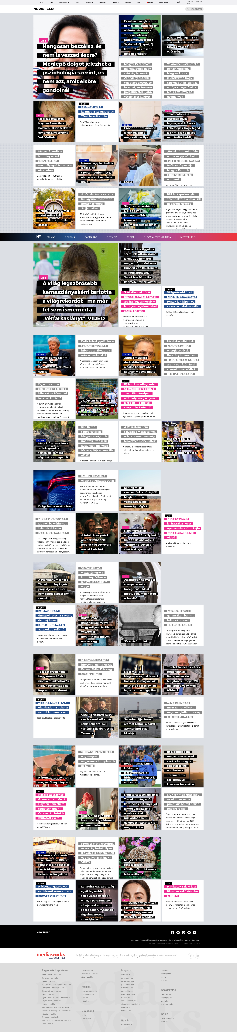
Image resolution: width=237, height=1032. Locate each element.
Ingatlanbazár (164, 2)
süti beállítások (174, 940)
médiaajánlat (195, 940)
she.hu (164, 980)
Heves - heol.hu (48, 1004)
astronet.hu (126, 975)
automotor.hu (127, 978)
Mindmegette (64, 2)
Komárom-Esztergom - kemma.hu (56, 1011)
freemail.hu (166, 994)
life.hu (163, 977)
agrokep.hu (86, 1018)
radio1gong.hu (167, 1018)
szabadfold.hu (87, 994)
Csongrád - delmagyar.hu (53, 988)
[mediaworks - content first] (51, 955)
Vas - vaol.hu (87, 970)
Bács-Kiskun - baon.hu (51, 975)
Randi (150, 2)
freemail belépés (194, 9)
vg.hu (83, 1015)
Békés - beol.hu (48, 981)
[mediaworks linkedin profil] (197, 956)
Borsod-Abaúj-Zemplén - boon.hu (56, 984)
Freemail (102, 2)
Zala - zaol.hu (87, 977)
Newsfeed (89, 2)
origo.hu (85, 1001)
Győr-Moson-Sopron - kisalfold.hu (56, 997)
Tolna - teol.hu (48, 1024)
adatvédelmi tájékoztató (139, 940)
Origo (42, 2)
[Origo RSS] (194, 932)
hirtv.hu (84, 997)
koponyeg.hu (166, 997)
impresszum (185, 940)
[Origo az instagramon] (183, 932)
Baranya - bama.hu (50, 978)
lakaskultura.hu (127, 981)
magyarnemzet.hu (89, 991)
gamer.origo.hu (127, 984)
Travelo (115, 2)
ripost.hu (165, 970)
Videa (77, 2)
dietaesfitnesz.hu (128, 1001)
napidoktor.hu (127, 991)
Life (51, 2)
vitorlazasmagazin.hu (130, 1004)
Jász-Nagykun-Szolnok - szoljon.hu (57, 1007)
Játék (179, 2)
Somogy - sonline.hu (51, 1017)
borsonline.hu (127, 1025)
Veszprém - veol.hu (89, 974)
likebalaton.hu (127, 988)
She (138, 2)
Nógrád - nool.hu (49, 1014)
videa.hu (164, 1001)
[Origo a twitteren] (178, 932)
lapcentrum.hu (167, 1004)
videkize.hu (126, 1007)
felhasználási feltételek (158, 940)
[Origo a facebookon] (172, 932)
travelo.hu (125, 997)
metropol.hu (166, 974)
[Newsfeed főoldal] (43, 932)
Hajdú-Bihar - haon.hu (51, 1001)
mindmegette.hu (128, 994)
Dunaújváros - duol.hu (51, 991)
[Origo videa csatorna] (189, 932)
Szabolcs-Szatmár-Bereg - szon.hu (57, 1020)
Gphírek (128, 2)
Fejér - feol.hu (48, 994)
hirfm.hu (164, 1021)
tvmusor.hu (126, 1011)
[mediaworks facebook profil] (191, 956)
